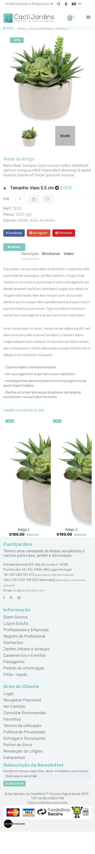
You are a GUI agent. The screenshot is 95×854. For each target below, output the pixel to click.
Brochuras (51, 253)
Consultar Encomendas (24, 712)
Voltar (10, 28)
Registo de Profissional (24, 636)
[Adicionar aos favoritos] (47, 199)
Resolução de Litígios (23, 751)
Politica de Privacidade (24, 732)
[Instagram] (11, 598)
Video (69, 253)
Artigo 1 (24, 529)
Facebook (14, 233)
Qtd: (6, 199)
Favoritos (12, 719)
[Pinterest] (19, 598)
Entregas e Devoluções (24, 738)
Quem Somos (15, 617)
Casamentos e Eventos (24, 655)
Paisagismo (14, 661)
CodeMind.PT (39, 794)
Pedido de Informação (23, 668)
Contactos (13, 642)
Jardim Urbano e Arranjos (26, 649)
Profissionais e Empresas (28, 4)
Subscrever (14, 783)
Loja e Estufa (15, 623)
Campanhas (14, 757)
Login (8, 693)
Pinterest (65, 233)
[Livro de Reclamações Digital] (14, 823)
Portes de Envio (17, 744)
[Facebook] (4, 598)
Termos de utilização (22, 725)
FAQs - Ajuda (15, 674)
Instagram (40, 233)
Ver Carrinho (14, 706)
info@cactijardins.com (28, 590)
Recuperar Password (22, 700)
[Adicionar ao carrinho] (33, 199)
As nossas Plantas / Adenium (47, 28)
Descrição (30, 253)
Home (21, 28)
